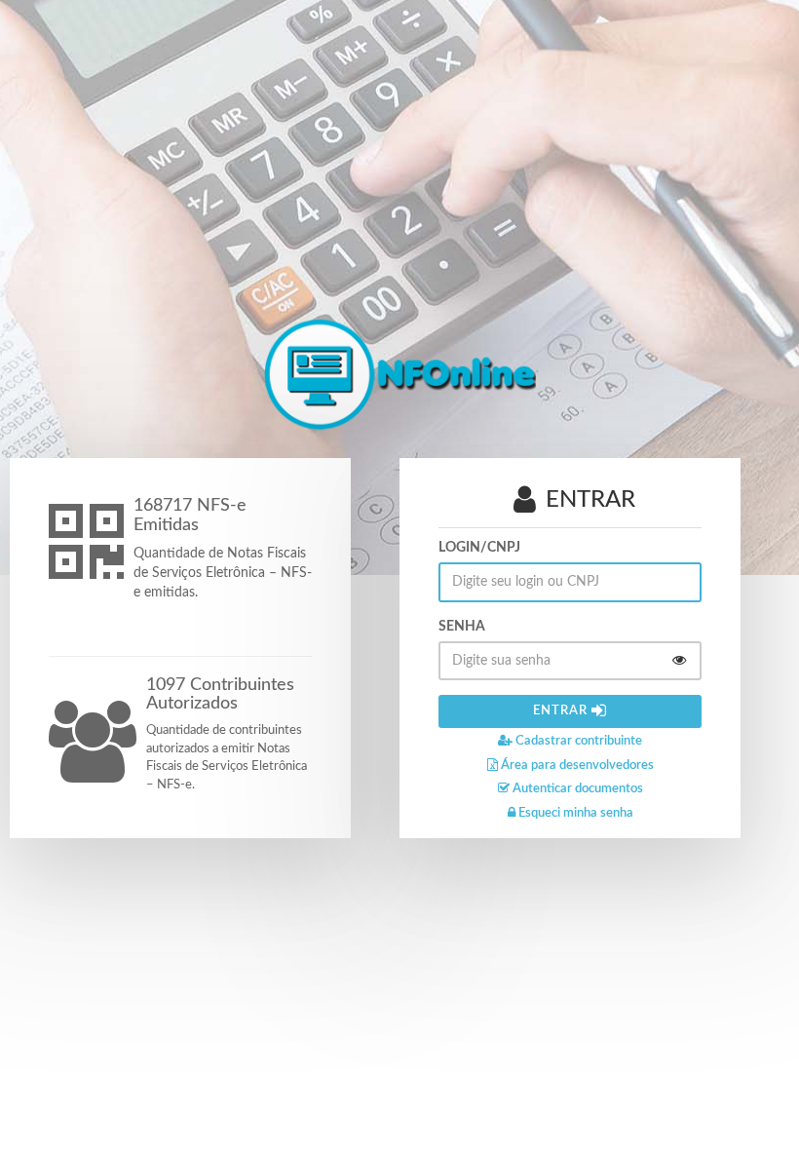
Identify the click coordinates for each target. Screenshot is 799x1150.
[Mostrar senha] (679, 660)
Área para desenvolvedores (576, 765)
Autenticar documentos (576, 789)
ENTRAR (562, 711)
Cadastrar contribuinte (577, 741)
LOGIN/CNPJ (479, 548)
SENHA (461, 626)
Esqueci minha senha (574, 813)
